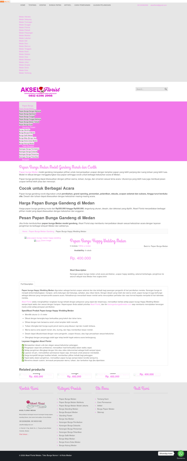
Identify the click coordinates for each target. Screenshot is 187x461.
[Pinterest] (150, 399)
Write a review (85, 246)
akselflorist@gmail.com (159, 5)
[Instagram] (145, 399)
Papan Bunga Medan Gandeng (41, 231)
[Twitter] (140, 399)
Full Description (27, 284)
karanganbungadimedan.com (119, 304)
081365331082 (36, 421)
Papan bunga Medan (28, 172)
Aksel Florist (27, 301)
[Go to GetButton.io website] (181, 458)
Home (24, 231)
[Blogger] (155, 399)
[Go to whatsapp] (181, 453)
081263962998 (142, 5)
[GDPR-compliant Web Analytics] (5, 1)
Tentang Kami (103, 399)
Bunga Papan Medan (105, 409)
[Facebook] (135, 399)
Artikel (99, 405)
